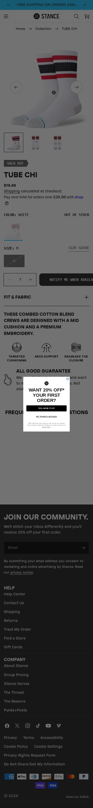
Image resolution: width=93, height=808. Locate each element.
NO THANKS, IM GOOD (46, 417)
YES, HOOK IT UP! (46, 408)
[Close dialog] (67, 379)
